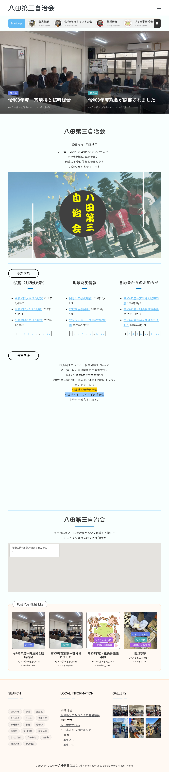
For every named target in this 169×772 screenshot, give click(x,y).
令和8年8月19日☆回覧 (29, 298)
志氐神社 (15, 724)
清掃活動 (42, 730)
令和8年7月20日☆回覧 (29, 320)
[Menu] (159, 8)
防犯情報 (30, 743)
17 (97, 333)
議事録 (46, 737)
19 (43, 333)
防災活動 (15, 743)
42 (152, 333)
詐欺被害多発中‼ (79, 309)
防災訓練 (140, 653)
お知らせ (15, 711)
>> (49, 333)
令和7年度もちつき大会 (48, 21)
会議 (28, 711)
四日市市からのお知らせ (75, 730)
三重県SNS (67, 745)
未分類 (13, 93)
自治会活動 (16, 737)
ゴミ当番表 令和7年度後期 (119, 21)
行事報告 (140, 639)
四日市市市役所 (70, 725)
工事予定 (42, 718)
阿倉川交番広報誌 (80, 298)
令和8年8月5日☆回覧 (28, 309)
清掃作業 (27, 730)
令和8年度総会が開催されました (121, 99)
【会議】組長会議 (103, 644)
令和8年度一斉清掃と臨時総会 (39, 99)
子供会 (29, 718)
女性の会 (15, 718)
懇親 (28, 724)
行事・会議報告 (103, 639)
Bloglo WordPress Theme (118, 765)
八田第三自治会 (31, 7)
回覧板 (39, 711)
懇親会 (39, 724)
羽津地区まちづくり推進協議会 (80, 715)
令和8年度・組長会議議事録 (141, 309)
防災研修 (82, 21)
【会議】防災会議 (141, 644)
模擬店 (14, 730)
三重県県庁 (67, 740)
